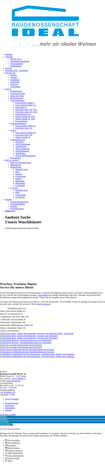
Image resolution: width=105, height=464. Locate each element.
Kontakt (4, 419)
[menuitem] (8, 54)
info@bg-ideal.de (43, 304)
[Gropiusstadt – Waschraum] (52, 346)
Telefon (3, 416)
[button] (6, 425)
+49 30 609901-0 (18, 378)
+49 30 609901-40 (7, 392)
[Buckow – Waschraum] (52, 341)
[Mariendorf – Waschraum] (52, 355)
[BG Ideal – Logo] (52, 50)
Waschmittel (43, 295)
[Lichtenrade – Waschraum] (52, 351)
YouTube (4, 422)
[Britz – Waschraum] (52, 337)
